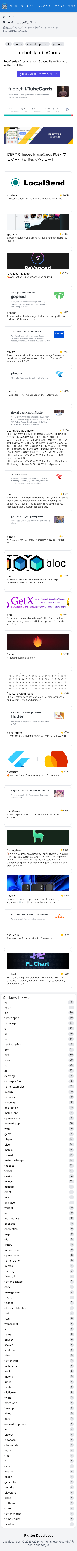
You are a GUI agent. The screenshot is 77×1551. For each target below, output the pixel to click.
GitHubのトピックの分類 (17, 22)
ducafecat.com (12, 1541)
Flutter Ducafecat (38, 1535)
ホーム (7, 16)
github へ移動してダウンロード (38, 74)
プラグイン (27, 6)
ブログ (72, 6)
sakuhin (59, 6)
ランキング (44, 6)
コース (13, 6)
